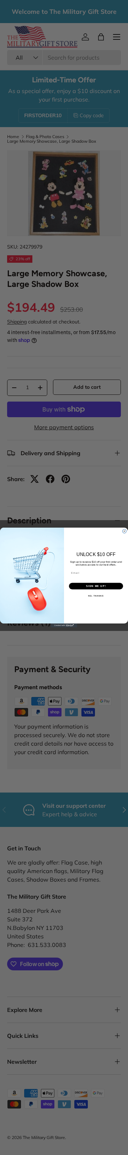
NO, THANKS (96, 596)
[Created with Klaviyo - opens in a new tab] (64, 625)
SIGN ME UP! (96, 586)
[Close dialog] (124, 531)
